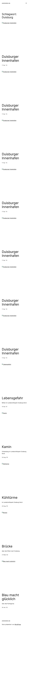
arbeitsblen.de (6, 3)
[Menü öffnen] (26, 3)
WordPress (18, 624)
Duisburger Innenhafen (10, 58)
